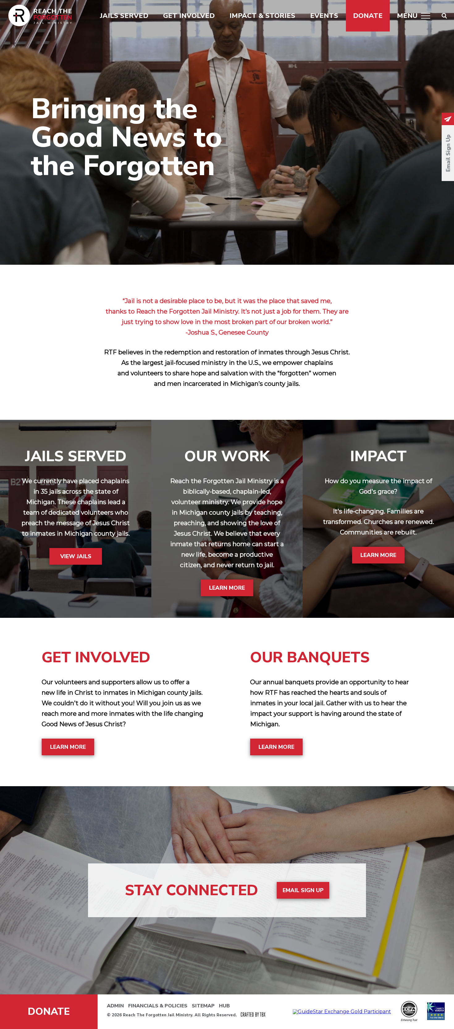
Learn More (227, 588)
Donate (368, 15)
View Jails (75, 556)
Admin (115, 1005)
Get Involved (189, 15)
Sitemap (203, 1005)
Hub (224, 1005)
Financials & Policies (157, 1005)
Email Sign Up (303, 890)
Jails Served (124, 15)
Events (324, 15)
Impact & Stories (262, 15)
